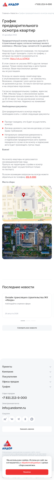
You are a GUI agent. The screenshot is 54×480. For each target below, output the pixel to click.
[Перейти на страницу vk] (12, 419)
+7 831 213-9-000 (43, 4)
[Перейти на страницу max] (32, 419)
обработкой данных (31, 463)
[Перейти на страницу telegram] (19, 419)
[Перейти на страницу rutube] (5, 419)
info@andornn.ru (14, 408)
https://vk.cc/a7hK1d (19, 58)
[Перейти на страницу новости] (26, 305)
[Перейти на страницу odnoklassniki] (25, 419)
